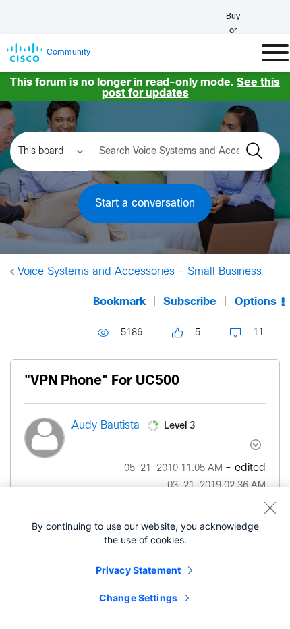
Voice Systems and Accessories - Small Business (140, 272)
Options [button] (256, 302)
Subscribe (189, 302)
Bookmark (119, 302)
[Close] (270, 507)
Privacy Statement (138, 570)
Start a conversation (145, 203)
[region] (145, 558)
